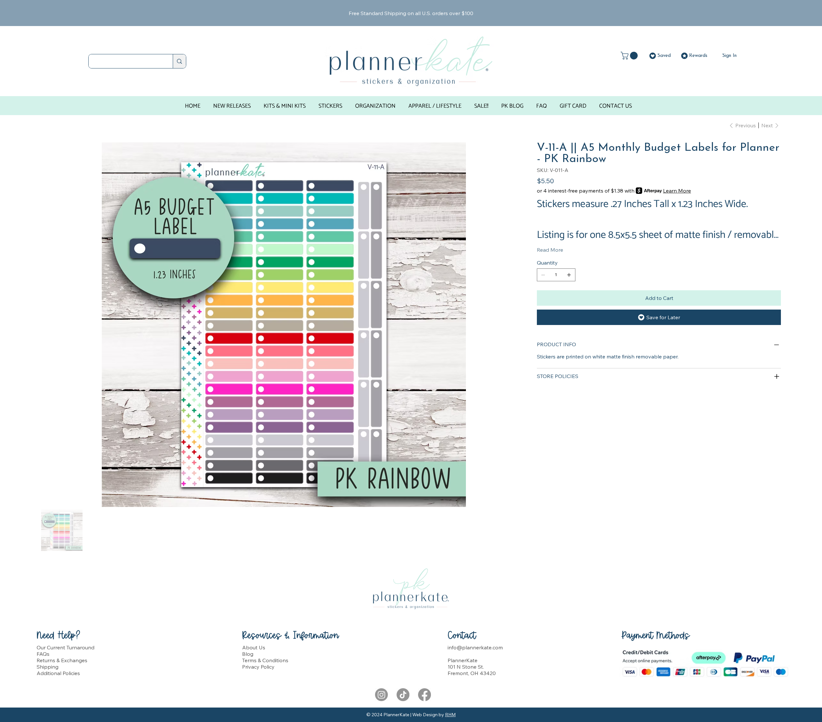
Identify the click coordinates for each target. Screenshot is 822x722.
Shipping (47, 666)
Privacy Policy (258, 666)
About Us (253, 647)
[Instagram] (381, 694)
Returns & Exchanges (62, 660)
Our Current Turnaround (65, 647)
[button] (630, 55)
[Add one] (569, 274)
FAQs (43, 654)
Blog (247, 654)
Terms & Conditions (265, 660)
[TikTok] (403, 694)
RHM (450, 714)
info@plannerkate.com (475, 647)
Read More (550, 250)
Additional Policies (58, 673)
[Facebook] (424, 694)
